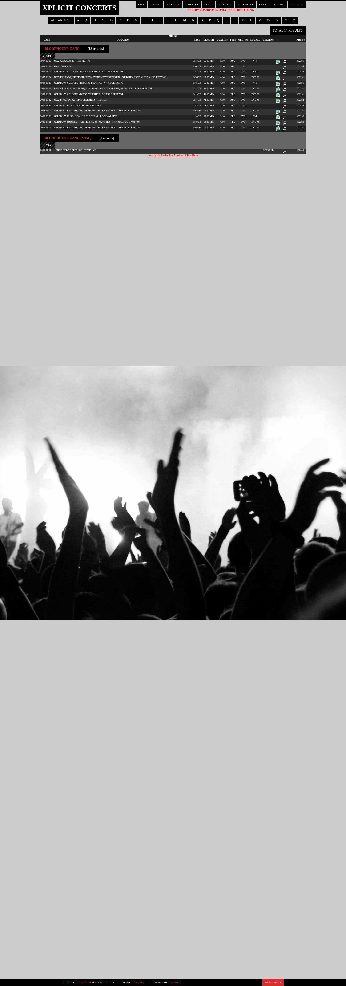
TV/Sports (245, 5)
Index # (300, 40)
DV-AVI (155, 5)
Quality (222, 40)
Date (47, 40)
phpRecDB (84, 982)
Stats (208, 5)
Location (123, 40)
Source (255, 40)
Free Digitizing (271, 5)
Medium (243, 40)
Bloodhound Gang (62, 49)
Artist (173, 36)
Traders (225, 5)
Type (233, 40)
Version (268, 40)
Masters (173, 5)
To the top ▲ (273, 982)
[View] (283, 61)
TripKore (175, 982)
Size (197, 40)
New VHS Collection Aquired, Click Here (173, 155)
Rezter (139, 982)
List (141, 5)
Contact (297, 5)
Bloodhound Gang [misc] (68, 138)
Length (209, 40)
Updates (192, 5)
